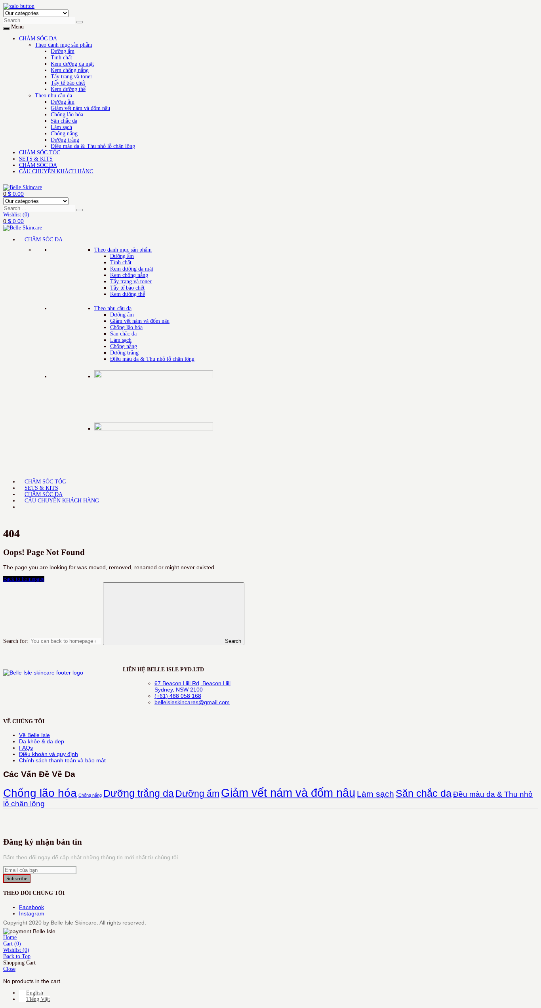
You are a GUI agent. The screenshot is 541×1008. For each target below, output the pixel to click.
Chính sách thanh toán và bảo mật (62, 760)
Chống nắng (64, 133)
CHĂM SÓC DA (38, 39)
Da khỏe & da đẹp (41, 741)
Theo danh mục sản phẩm (63, 45)
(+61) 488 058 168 (177, 696)
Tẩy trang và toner (71, 77)
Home (10, 937)
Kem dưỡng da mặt (72, 64)
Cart (12, 944)
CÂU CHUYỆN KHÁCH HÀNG (56, 171)
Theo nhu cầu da (53, 96)
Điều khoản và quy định (48, 754)
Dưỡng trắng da (138, 793)
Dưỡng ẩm (62, 51)
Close (9, 969)
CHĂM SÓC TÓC (39, 152)
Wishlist (16, 215)
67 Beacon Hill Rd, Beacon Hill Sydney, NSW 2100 (192, 686)
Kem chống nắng (70, 70)
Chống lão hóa (67, 114)
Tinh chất (61, 58)
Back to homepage (23, 579)
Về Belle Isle (34, 735)
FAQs (26, 748)
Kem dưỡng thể (68, 89)
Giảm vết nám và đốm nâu (80, 108)
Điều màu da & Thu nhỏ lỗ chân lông (93, 146)
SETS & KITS (36, 159)
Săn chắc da (64, 121)
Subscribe (16, 878)
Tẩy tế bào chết (68, 83)
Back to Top (16, 956)
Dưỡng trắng (65, 140)
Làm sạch (61, 127)
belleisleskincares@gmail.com (192, 702)
